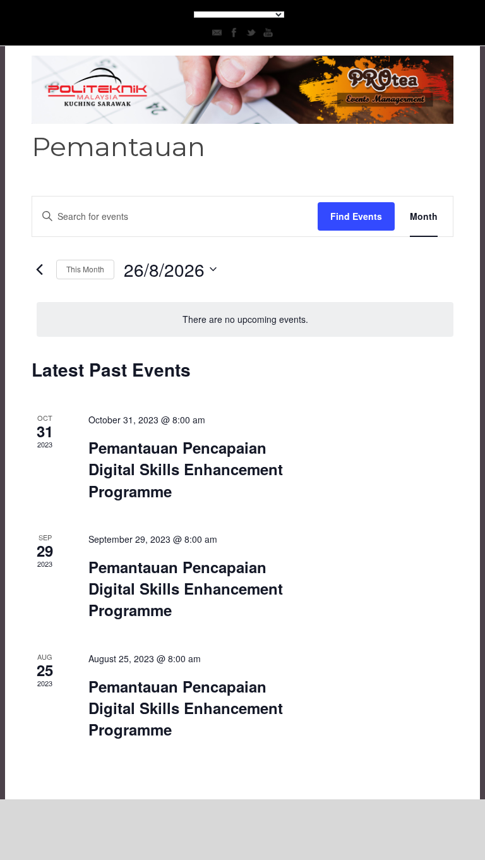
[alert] (245, 319)
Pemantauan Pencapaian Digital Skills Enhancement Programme (185, 469)
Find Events (356, 216)
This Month (85, 268)
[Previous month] (39, 269)
